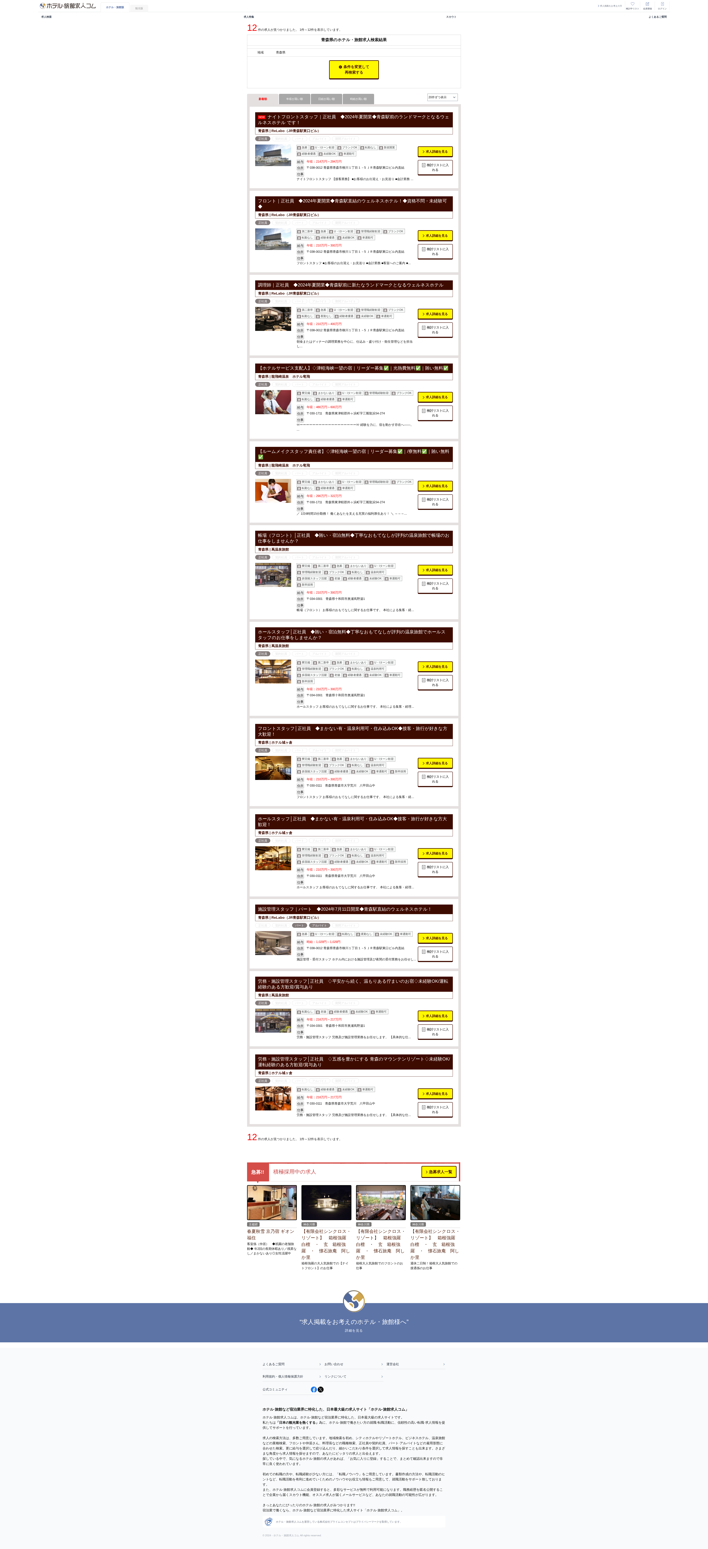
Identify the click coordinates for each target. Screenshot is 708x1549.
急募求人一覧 (440, 1172)
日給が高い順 (326, 98)
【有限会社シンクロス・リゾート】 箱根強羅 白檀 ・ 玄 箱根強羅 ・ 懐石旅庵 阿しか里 (326, 1244)
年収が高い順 (294, 98)
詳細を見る (354, 1330)
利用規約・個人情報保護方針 (283, 1376)
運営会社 (392, 1364)
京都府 (253, 1224)
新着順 (263, 98)
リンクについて (335, 1376)
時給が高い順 (358, 98)
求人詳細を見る (437, 151)
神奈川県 (309, 1224)
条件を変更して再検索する (356, 69)
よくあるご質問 (658, 16)
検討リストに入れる (438, 167)
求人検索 (46, 16)
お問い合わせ (333, 1364)
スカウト (451, 16)
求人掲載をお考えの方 (611, 6)
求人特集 (249, 16)
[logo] (67, 6)
